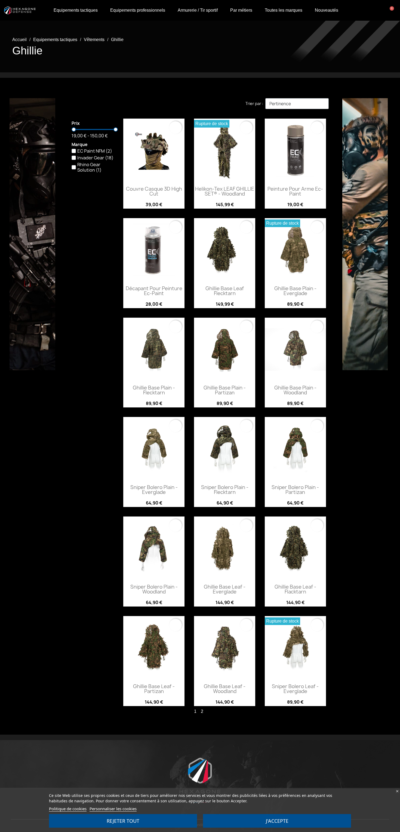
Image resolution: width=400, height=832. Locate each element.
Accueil (19, 39)
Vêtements (94, 39)
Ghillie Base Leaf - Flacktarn (295, 589)
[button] (382, 10)
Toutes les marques (283, 10)
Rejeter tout (123, 821)
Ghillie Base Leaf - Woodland (224, 689)
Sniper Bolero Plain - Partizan (295, 490)
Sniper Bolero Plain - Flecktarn (224, 490)
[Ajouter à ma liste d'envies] (175, 127)
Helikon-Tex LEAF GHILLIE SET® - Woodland (224, 191)
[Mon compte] (371, 10)
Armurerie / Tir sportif (198, 10)
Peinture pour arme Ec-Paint (295, 191)
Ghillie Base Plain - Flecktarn (154, 390)
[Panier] (390, 10)
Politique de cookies (68, 808)
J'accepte (277, 821)
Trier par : (254, 103)
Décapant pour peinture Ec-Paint (154, 291)
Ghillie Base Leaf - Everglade (224, 589)
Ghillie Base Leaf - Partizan (154, 689)
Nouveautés (326, 10)
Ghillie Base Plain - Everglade (295, 291)
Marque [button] (79, 145)
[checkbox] (74, 151)
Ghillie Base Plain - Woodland (295, 390)
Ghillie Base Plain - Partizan (225, 390)
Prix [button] (76, 123)
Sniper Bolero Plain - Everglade (154, 490)
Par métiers (241, 10)
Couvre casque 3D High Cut (154, 191)
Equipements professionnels (137, 10)
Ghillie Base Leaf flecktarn (224, 291)
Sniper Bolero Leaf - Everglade (295, 689)
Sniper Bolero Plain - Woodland (154, 589)
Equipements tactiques (76, 10)
